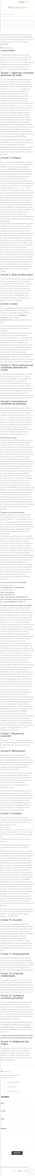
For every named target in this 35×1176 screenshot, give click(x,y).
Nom (3, 1103)
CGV (16, 1167)
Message (4, 1128)
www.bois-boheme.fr (15, 62)
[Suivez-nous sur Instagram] (31, 544)
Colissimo (27, 829)
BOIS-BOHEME (12, 740)
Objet (2, 1119)
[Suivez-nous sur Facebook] (31, 650)
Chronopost (14, 829)
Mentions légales (23, 1167)
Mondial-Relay (21, 832)
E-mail (3, 1111)
